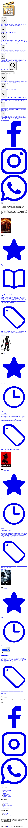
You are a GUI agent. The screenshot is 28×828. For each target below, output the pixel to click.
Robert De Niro (6, 803)
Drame (4, 793)
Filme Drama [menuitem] (17, 51)
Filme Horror (6, 794)
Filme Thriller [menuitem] (7, 51)
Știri (1, 101)
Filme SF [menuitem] (12, 51)
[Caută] (13, 72)
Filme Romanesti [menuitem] (12, 50)
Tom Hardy (5, 801)
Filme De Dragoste (7, 796)
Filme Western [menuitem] (7, 53)
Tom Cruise (5, 804)
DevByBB (9, 826)
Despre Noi (5, 813)
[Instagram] (14, 757)
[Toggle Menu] (2, 70)
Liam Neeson (6, 808)
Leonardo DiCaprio (7, 806)
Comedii (5, 791)
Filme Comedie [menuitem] (19, 50)
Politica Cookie (6, 816)
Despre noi (3, 69)
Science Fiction (6, 795)
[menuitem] (2, 24)
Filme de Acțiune (7, 790)
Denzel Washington (7, 805)
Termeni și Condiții (7, 815)
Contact (7, 69)
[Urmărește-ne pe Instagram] (14, 174)
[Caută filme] (1, 70)
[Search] (13, 203)
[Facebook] (14, 730)
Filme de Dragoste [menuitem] (4, 50)
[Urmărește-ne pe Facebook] (14, 147)
